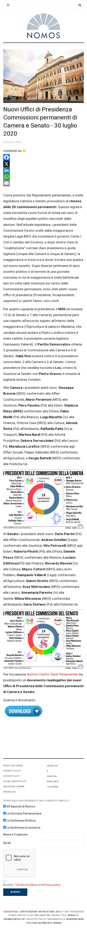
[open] (8, 5)
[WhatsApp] (43, 176)
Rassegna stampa (13, 786)
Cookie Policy (11, 776)
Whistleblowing (13, 765)
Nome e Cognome (15, 834)
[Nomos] (43, 26)
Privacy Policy (12, 771)
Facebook (52, 766)
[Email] (43, 183)
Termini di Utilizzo (26, 885)
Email (7, 843)
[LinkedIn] (43, 170)
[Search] (80, 5)
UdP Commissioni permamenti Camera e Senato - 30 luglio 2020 (43, 711)
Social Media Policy (15, 781)
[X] (43, 164)
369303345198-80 (75, 919)
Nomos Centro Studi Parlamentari (52, 674)
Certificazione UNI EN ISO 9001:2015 (40, 911)
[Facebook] (43, 157)
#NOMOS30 (9, 792)
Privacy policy (51, 885)
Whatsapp (53, 781)
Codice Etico (10, 911)
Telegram (52, 787)
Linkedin (52, 776)
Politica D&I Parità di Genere (44, 923)
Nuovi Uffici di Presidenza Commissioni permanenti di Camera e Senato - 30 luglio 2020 (40, 121)
